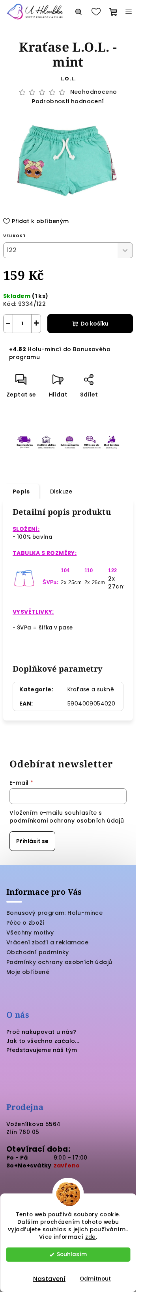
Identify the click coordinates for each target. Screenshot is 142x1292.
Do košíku (94, 324)
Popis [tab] (21, 491)
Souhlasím (72, 1254)
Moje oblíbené (27, 972)
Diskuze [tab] (61, 491)
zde (90, 1237)
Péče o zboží (25, 923)
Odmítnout (95, 1279)
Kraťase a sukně (90, 689)
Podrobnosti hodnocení (68, 101)
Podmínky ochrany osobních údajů (59, 962)
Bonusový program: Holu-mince (54, 913)
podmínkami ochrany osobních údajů (66, 821)
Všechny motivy (30, 932)
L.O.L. (68, 78)
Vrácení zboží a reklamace (47, 942)
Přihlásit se (32, 841)
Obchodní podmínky (37, 952)
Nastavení (49, 1279)
